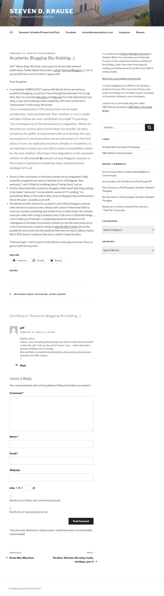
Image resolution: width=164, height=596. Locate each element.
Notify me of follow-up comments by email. (35, 500)
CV (11, 32)
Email (14, 453)
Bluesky (140, 32)
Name (14, 436)
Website (15, 470)
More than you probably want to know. (121, 78)
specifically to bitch (66, 226)
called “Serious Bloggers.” (68, 70)
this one (57, 97)
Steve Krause (46, 53)
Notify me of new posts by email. (29, 512)
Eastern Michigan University (135, 53)
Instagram (124, 32)
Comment (17, 393)
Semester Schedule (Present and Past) (39, 32)
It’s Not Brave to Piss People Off (135, 181)
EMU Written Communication (117, 153)
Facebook (71, 32)
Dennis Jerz (108, 206)
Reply (23, 365)
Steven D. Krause (42, 11)
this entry (41, 97)
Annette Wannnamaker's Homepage (121, 147)
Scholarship (57, 294)
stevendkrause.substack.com (97, 32)
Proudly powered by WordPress (25, 588)
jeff (22, 327)
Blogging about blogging (31, 294)
